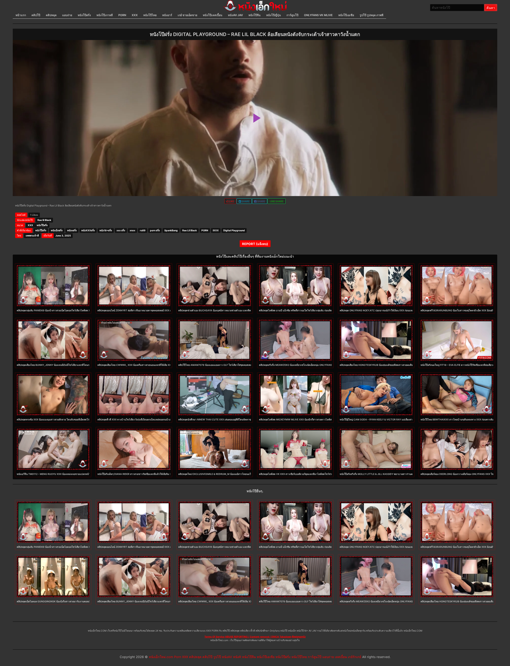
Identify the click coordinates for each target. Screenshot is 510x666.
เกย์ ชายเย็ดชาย (187, 15)
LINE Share (276, 201)
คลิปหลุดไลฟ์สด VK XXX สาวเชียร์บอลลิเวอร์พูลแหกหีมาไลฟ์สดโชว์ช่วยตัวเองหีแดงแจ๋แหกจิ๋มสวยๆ (310, 474)
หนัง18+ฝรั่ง (105, 230)
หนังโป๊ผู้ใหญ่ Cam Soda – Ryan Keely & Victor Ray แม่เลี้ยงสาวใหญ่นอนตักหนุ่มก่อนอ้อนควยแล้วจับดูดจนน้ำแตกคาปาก (406, 419)
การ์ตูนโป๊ (292, 15)
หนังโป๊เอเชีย (346, 15)
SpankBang (171, 230)
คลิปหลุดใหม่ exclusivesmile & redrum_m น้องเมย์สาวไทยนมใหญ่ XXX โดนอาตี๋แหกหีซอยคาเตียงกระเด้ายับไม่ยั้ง (241, 474)
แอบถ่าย (67, 15)
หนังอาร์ (167, 15)
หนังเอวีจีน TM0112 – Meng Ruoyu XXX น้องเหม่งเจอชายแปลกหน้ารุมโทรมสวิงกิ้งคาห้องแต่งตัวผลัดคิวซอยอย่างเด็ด (79, 474)
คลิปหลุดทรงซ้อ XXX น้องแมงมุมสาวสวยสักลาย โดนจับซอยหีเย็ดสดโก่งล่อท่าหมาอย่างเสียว (64, 419)
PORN (122, 15)
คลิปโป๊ (35, 15)
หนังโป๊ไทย (150, 15)
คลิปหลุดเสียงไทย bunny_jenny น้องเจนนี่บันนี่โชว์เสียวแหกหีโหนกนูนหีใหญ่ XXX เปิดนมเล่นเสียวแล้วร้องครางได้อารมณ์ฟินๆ (83, 364)
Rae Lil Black (189, 230)
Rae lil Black (44, 220)
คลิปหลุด (51, 15)
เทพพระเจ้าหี (32, 235)
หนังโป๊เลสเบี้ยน (212, 15)
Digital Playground (234, 230)
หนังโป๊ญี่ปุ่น (273, 15)
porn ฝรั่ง (155, 230)
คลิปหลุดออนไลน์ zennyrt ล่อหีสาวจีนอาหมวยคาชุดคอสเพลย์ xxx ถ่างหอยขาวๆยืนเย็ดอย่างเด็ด (148, 310)
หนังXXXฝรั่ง (88, 230)
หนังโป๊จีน (254, 15)
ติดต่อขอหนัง (299, 636)
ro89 (142, 230)
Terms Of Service (214, 636)
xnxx (132, 230)
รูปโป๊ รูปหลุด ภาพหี (371, 15)
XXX (135, 15)
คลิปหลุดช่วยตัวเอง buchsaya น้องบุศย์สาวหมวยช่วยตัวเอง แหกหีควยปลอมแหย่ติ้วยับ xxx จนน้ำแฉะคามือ (235, 310)
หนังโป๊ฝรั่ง (84, 15)
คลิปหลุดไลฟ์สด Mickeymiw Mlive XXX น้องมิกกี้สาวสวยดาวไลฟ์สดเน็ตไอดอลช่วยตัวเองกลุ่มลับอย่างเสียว (316, 419)
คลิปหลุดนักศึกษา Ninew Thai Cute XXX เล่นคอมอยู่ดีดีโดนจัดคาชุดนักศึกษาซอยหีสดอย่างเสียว (229, 419)
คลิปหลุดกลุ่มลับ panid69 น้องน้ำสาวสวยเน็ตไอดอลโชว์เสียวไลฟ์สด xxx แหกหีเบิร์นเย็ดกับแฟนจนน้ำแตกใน (73, 310)
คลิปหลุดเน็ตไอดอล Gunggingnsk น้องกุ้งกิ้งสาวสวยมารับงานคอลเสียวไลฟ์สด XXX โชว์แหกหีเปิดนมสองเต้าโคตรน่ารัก (80, 601)
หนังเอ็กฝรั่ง (57, 230)
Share (245, 201)
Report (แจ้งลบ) (255, 244)
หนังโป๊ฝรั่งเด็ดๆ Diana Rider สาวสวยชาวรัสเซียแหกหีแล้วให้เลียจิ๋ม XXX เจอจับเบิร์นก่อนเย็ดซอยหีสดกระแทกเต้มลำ (158, 474)
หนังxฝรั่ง (72, 230)
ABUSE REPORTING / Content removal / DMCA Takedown (258, 636)
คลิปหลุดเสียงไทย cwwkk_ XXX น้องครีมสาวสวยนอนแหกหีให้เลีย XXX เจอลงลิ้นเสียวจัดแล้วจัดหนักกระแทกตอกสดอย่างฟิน (162, 364)
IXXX (216, 230)
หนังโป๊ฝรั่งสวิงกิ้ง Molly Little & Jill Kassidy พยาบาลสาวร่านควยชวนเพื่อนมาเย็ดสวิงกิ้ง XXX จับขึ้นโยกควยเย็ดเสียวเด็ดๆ (406, 474)
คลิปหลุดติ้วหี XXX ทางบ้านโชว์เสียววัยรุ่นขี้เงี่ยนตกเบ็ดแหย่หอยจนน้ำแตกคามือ (138, 419)
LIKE (231, 201)
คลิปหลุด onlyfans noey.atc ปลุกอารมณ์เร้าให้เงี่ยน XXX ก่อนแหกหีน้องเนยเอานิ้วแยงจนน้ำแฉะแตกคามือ (397, 310)
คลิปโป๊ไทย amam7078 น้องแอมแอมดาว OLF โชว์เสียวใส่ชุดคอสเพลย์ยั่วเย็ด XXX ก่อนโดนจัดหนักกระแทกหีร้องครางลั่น (241, 364)
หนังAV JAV (235, 15)
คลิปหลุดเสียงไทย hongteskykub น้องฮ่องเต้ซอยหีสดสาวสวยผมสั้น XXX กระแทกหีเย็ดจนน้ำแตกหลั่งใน (395, 364)
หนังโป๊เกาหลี (104, 15)
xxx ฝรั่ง (121, 230)
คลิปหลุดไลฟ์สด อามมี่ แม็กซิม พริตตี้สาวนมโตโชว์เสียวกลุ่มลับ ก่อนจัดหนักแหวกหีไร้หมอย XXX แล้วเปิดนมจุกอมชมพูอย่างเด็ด (324, 310)
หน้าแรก (21, 15)
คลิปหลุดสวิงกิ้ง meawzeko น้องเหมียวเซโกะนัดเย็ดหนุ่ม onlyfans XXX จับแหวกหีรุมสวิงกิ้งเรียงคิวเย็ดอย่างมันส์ (319, 364)
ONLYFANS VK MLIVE (318, 15)
